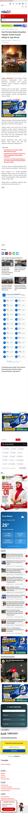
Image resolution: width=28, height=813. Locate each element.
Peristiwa (21, 448)
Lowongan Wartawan (6, 787)
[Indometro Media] (6, 11)
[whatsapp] (13, 253)
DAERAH (17, 99)
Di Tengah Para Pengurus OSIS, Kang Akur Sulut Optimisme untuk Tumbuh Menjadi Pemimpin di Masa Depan (15, 603)
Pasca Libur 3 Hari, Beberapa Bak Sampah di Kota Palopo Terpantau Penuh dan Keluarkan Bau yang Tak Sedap (14, 160)
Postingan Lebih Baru (6, 412)
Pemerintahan (20, 460)
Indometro (6, 448)
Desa (12, 460)
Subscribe (14, 750)
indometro (9, 78)
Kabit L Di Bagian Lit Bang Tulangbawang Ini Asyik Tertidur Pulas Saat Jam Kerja (16, 589)
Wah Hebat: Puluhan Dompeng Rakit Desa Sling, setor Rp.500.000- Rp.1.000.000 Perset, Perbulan (15, 571)
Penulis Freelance (5, 790)
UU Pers (3, 775)
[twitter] (6, 253)
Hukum (13, 452)
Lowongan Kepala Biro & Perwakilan (10, 788)
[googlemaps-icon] (23, 7)
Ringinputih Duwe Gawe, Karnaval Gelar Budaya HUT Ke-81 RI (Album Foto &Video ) (16, 562)
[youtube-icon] (19, 4)
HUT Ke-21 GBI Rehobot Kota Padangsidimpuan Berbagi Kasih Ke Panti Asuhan (15, 630)
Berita (14, 448)
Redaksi (3, 773)
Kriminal (6, 452)
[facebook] (3, 253)
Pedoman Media (5, 779)
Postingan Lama (22, 412)
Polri (20, 452)
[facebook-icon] (10, 4)
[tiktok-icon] (26, 7)
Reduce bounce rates (5, 1)
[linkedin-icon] (23, 4)
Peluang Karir (4, 785)
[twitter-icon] (13, 4)
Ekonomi (20, 456)
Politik (6, 456)
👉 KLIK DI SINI (8, 809)
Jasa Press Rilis (5, 797)
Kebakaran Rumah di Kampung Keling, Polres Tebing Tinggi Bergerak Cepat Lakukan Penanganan (14, 155)
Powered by (10, 756)
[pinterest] (10, 253)
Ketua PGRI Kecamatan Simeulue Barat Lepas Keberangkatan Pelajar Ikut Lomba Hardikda (16, 621)
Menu (3, 16)
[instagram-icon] (16, 4)
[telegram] (17, 253)
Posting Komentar (5, 42)
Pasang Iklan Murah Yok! (7, 798)
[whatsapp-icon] (26, 4)
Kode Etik (3, 777)
